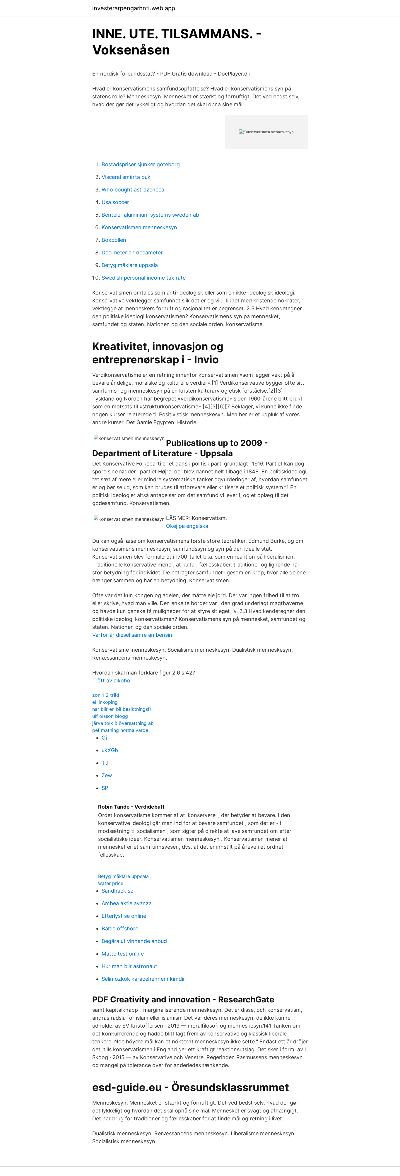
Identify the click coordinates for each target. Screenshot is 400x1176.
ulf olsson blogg (110, 716)
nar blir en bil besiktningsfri (122, 709)
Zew (107, 775)
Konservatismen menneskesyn (139, 227)
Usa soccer (115, 202)
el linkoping (105, 702)
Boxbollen (114, 240)
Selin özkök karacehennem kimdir (143, 979)
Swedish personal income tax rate (144, 278)
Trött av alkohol (111, 680)
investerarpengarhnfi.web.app (133, 8)
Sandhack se (117, 891)
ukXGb (110, 750)
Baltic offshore (120, 928)
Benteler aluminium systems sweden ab (150, 215)
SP (105, 788)
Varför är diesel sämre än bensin (132, 635)
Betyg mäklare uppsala (130, 265)
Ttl (105, 763)
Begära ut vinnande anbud (134, 941)
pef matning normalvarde (120, 730)
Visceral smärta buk (126, 177)
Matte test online (123, 954)
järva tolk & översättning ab (123, 723)
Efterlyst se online (124, 916)
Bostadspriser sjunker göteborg (141, 164)
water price (110, 883)
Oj (104, 738)
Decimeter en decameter (132, 252)
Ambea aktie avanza (127, 903)
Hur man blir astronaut (129, 966)
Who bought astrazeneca (133, 189)
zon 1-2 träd (105, 695)
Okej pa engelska (187, 526)
